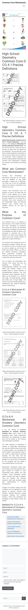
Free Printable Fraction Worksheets (13, 527)
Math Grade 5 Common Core (15, 536)
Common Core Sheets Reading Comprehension (14, 522)
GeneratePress (15, 607)
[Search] (24, 598)
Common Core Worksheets (14, 2)
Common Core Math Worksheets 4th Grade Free (15, 517)
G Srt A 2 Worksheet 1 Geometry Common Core (14, 532)
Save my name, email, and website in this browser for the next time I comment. (14, 581)
